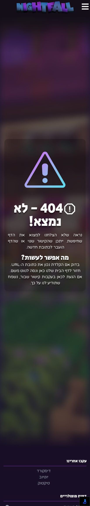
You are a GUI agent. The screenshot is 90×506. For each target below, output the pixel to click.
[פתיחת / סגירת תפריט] (85, 6)
